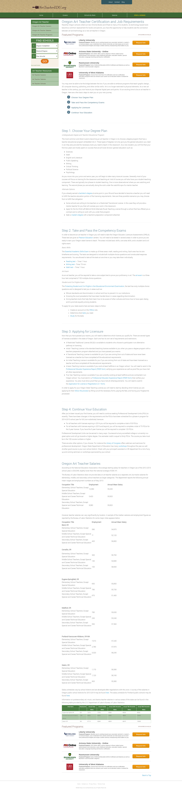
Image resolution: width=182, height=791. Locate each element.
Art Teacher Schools (39, 83)
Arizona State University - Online (93, 51)
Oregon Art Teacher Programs (42, 35)
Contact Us (85, 784)
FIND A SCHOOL (140, 15)
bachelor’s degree (85, 193)
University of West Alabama (91, 73)
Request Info (141, 43)
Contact (117, 2)
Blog (123, 2)
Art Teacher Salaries (39, 79)
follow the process (81, 391)
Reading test (70, 261)
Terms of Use (101, 784)
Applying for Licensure (80, 108)
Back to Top (146, 775)
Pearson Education (86, 237)
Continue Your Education (81, 113)
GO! (45, 61)
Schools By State (89, 15)
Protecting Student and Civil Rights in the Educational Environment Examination (94, 286)
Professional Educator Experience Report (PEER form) (86, 369)
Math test (69, 267)
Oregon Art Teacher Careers (41, 26)
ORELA (91, 310)
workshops (123, 446)
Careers (65, 15)
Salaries (114, 15)
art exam (139, 275)
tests (84, 313)
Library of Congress (113, 443)
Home (41, 15)
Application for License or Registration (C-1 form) (87, 384)
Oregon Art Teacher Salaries (41, 30)
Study (72, 316)
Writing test (70, 264)
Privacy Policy (92, 784)
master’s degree (77, 215)
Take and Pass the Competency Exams (87, 103)
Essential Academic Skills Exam (77, 251)
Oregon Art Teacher (40, 22)
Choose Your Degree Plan (82, 97)
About (111, 2)
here (107, 692)
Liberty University (87, 40)
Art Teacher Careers (39, 75)
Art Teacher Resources (42, 71)
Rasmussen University (89, 63)
